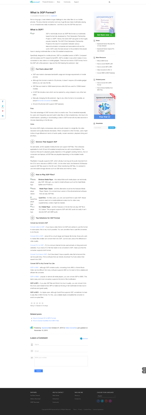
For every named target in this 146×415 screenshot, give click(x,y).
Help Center (56, 395)
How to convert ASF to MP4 (104, 67)
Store (58, 2)
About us (77, 395)
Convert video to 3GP (37, 227)
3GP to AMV (34, 267)
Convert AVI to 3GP (36, 236)
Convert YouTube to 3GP (38, 254)
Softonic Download (35, 398)
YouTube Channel (35, 395)
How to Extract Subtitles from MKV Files (46, 321)
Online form (56, 398)
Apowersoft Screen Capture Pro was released (105, 50)
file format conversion (44, 100)
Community (67, 2)
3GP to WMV (34, 276)
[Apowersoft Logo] (36, 2)
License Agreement (98, 409)
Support (76, 2)
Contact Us (78, 398)
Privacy (80, 409)
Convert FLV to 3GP (37, 245)
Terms (75, 409)
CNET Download (34, 402)
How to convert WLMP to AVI (105, 64)
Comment (84, 338)
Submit (38, 371)
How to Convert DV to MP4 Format (44, 318)
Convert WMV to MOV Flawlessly (106, 73)
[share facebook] (98, 401)
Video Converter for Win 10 (104, 70)
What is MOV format (102, 61)
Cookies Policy (87, 409)
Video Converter (70, 328)
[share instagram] (110, 401)
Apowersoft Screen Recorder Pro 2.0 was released (106, 45)
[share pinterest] (106, 401)
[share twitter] (102, 401)
